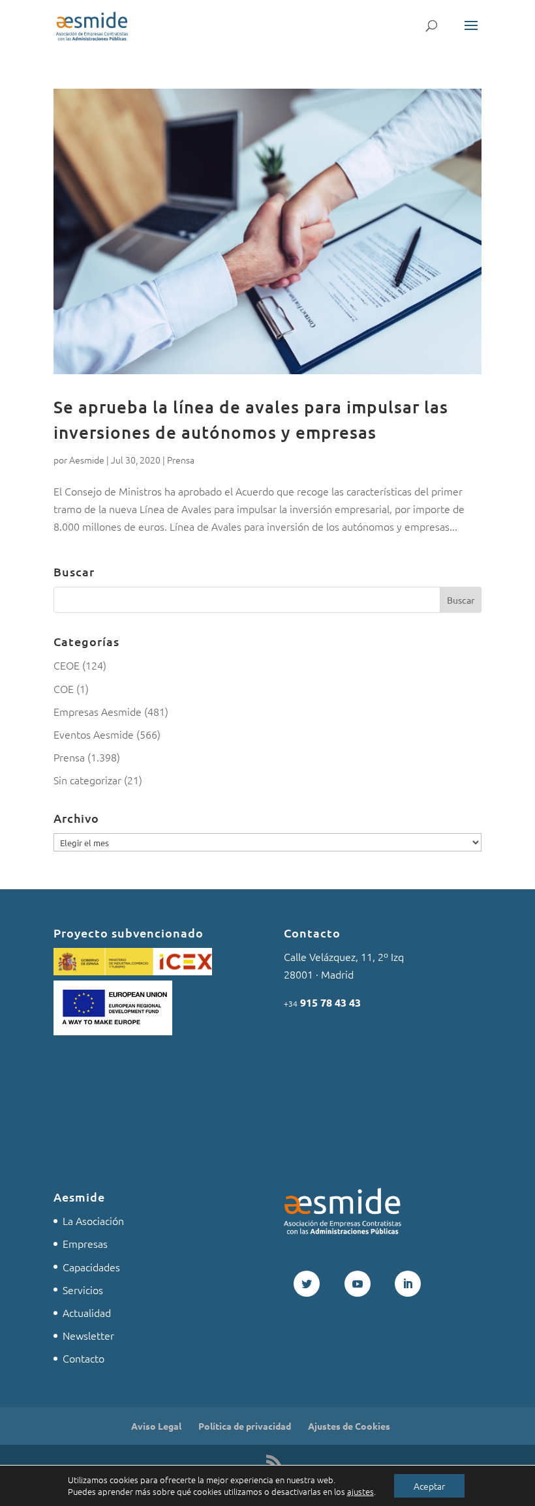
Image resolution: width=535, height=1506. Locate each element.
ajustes (360, 1492)
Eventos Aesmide (94, 734)
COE (64, 688)
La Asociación (93, 1220)
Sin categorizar (87, 780)
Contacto (83, 1358)
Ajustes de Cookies (349, 1426)
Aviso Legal (156, 1426)
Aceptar (429, 1485)
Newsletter (88, 1335)
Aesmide (86, 459)
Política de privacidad (244, 1426)
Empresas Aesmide (98, 711)
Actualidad (87, 1312)
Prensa (180, 459)
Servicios (83, 1289)
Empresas (85, 1243)
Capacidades (91, 1267)
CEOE (67, 665)
